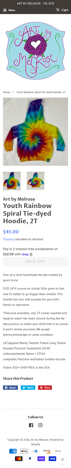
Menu (11, 10)
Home (6, 92)
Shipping (8, 239)
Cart (64, 10)
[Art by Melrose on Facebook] (31, 426)
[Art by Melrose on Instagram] (40, 426)
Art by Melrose (39, 439)
